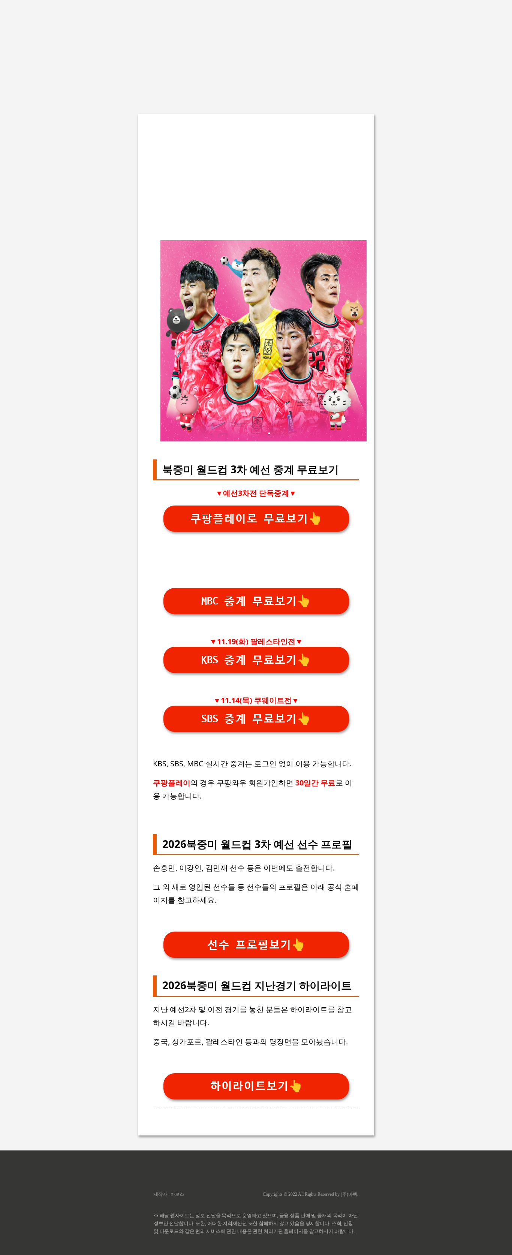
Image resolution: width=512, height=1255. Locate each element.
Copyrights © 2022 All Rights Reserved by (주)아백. (310, 1194)
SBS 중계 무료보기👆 (256, 719)
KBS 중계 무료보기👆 (256, 660)
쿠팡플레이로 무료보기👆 (256, 519)
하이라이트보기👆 (256, 1086)
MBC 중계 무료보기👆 (256, 601)
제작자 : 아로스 (169, 1194)
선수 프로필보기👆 (256, 945)
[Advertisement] (256, 52)
